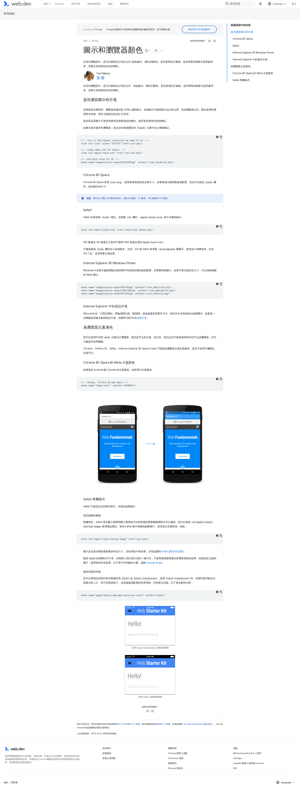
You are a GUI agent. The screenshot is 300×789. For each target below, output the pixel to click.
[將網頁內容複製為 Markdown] (156, 50)
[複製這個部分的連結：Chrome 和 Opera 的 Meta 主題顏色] (137, 363)
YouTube (237, 758)
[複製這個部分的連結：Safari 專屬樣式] (108, 499)
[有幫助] (209, 41)
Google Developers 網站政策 (198, 724)
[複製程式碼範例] (221, 137)
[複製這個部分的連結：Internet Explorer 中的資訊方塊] (130, 306)
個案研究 (124, 3)
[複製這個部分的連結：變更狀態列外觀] (103, 572)
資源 (45, 3)
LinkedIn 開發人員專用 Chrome (248, 763)
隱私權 (14, 782)
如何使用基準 (94, 3)
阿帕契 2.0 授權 (163, 724)
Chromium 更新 (175, 758)
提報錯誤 (106, 753)
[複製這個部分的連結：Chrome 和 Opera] (112, 175)
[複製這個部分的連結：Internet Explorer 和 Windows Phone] (138, 263)
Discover (59, 3)
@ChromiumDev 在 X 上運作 (247, 753)
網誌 (110, 3)
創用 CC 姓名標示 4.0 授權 (127, 724)
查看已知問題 (109, 758)
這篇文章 (142, 318)
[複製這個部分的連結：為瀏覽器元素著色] (116, 328)
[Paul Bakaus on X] (98, 78)
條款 (6, 782)
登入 (294, 3)
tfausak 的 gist (154, 562)
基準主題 (75, 3)
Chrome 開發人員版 (178, 753)
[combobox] (239, 4)
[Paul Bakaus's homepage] (102, 78)
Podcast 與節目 (175, 768)
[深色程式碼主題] (217, 137)
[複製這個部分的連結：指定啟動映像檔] (103, 515)
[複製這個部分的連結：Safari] (94, 210)
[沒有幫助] (214, 41)
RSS (235, 768)
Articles (9, 13)
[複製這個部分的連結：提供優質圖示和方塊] (119, 100)
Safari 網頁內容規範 (172, 551)
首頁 (85, 41)
